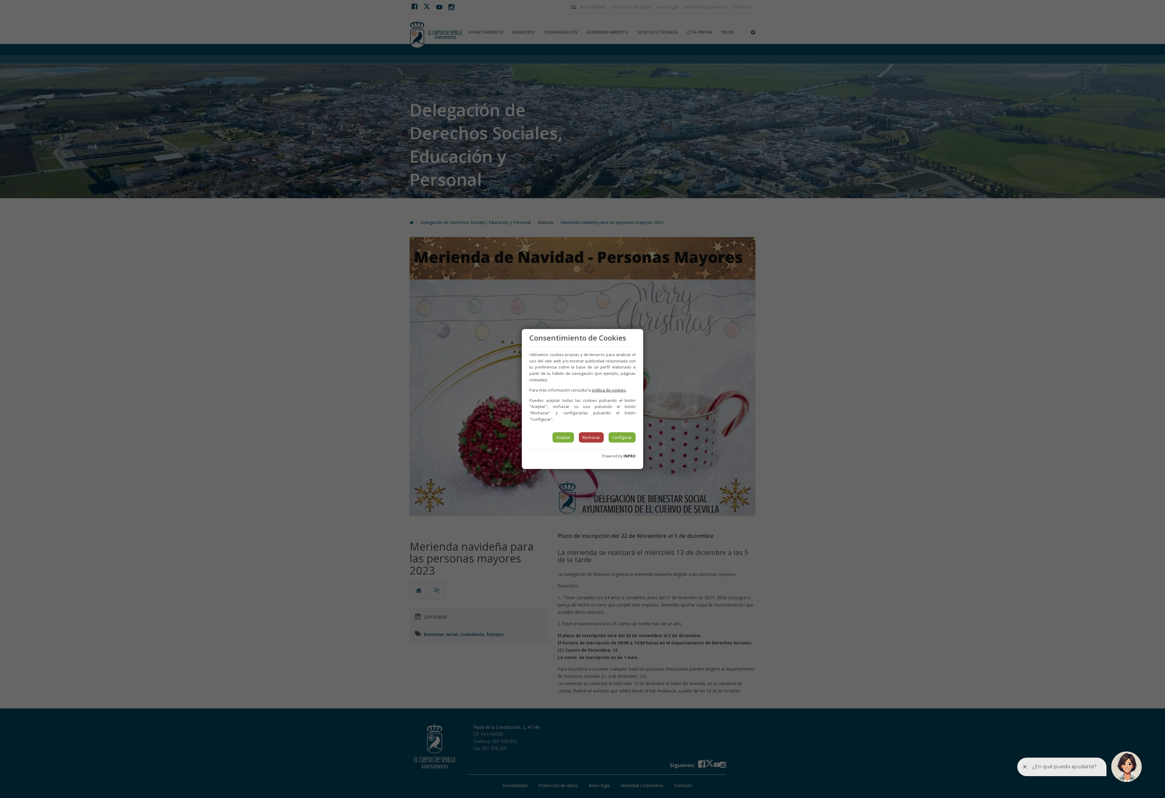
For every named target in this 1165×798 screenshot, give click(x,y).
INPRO (629, 456)
